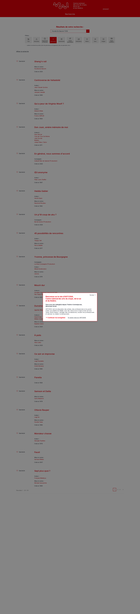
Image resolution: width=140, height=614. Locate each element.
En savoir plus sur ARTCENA (77, 317)
